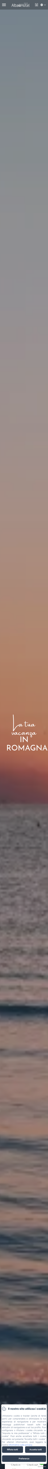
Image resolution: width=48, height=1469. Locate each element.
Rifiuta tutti (12, 1449)
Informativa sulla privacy (20, 1445)
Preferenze (24, 1458)
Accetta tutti (35, 1449)
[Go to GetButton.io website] (42, 1466)
